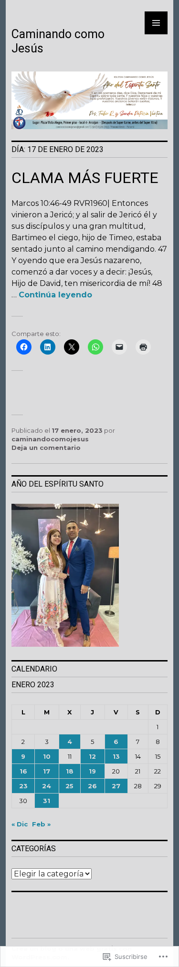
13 (116, 756)
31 (46, 800)
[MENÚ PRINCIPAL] (156, 22)
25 (69, 786)
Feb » (41, 824)
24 (46, 786)
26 (92, 786)
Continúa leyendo (55, 294)
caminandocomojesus (50, 439)
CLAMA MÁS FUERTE (84, 178)
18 (70, 771)
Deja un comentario (46, 447)
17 (46, 771)
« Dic (19, 824)
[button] (89, 576)
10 (47, 756)
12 (92, 756)
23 (23, 786)
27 (116, 786)
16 (23, 771)
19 (92, 771)
